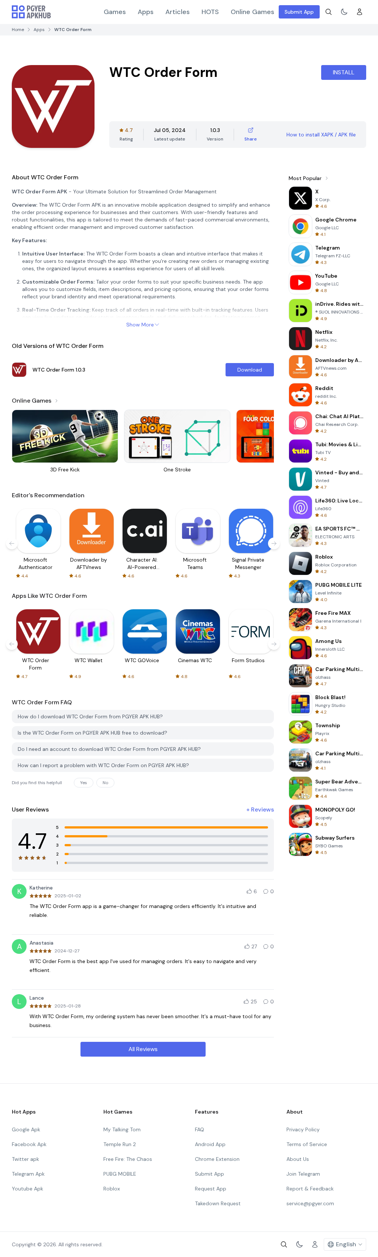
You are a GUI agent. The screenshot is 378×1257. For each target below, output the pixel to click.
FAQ (199, 1129)
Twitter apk (25, 1159)
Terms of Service (306, 1144)
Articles (177, 11)
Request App (210, 1188)
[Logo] (31, 11)
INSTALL (343, 72)
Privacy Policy (303, 1129)
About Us (297, 1159)
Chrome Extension (217, 1159)
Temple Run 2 (119, 1144)
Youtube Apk (27, 1188)
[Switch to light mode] (344, 11)
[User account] (359, 11)
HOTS (210, 11)
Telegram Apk (28, 1173)
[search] (328, 11)
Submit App (299, 12)
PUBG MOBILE (119, 1173)
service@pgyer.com (310, 1203)
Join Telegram (303, 1173)
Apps (146, 11)
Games (115, 11)
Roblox (111, 1188)
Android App (210, 1144)
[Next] (274, 543)
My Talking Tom (122, 1129)
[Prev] (12, 543)
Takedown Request (218, 1203)
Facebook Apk (29, 1144)
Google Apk (26, 1129)
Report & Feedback (310, 1188)
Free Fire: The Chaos (127, 1159)
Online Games (252, 11)
